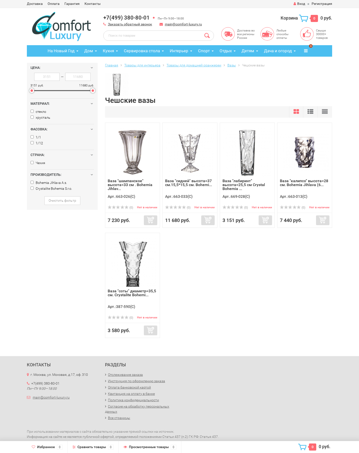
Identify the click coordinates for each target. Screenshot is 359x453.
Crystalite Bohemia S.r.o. (53, 188)
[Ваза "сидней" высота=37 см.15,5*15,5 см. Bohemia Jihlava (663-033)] (190, 152)
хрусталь (42, 117)
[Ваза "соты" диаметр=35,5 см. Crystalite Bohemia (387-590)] (132, 262)
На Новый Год (61, 50)
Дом (88, 50)
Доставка (35, 4)
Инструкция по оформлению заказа (136, 381)
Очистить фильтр (62, 200)
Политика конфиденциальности (133, 400)
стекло (40, 112)
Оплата (54, 4)
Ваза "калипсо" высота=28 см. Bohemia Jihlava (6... (304, 183)
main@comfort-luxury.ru (183, 24)
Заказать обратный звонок (130, 24)
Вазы (231, 65)
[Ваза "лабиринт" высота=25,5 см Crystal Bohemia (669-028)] (247, 152)
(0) (131, 207)
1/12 (39, 143)
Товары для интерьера (142, 65)
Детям (248, 50)
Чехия (40, 163)
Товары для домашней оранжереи (194, 65)
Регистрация (322, 4)
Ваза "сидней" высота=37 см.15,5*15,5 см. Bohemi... (188, 183)
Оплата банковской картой (129, 387)
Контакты (92, 4)
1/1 (38, 137)
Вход (301, 4)
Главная (111, 65)
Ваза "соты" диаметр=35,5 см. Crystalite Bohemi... (132, 293)
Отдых (226, 50)
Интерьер (179, 50)
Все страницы (119, 418)
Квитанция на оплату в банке (131, 394)
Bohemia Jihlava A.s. (51, 183)
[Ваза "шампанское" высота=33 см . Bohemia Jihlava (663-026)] (132, 152)
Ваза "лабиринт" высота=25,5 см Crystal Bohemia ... (243, 185)
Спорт (204, 50)
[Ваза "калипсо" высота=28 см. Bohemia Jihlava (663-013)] (304, 152)
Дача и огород (278, 50)
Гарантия (72, 4)
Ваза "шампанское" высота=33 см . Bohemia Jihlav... (130, 185)
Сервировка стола (142, 50)
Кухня (108, 50)
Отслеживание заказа (125, 375)
